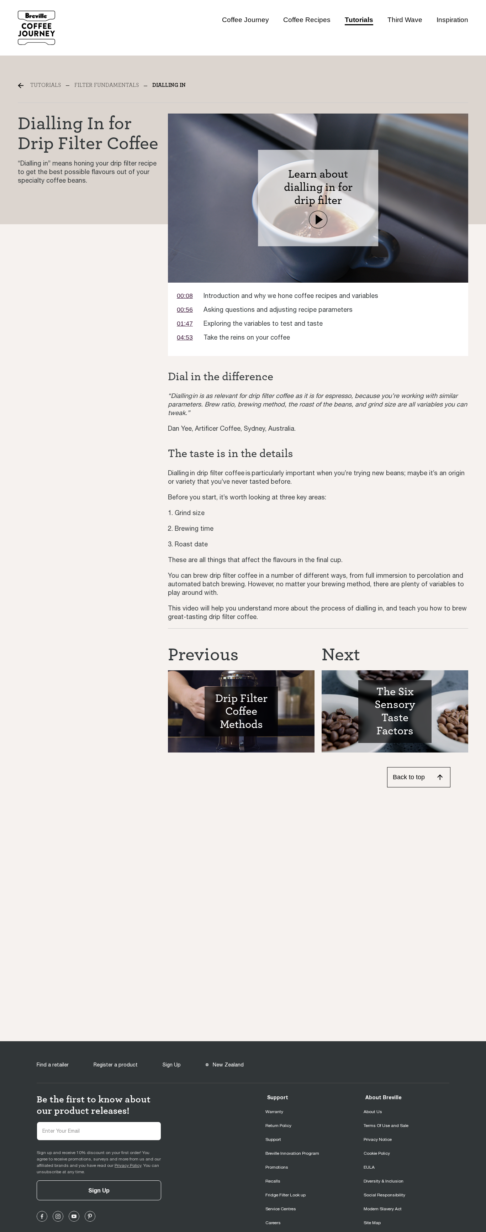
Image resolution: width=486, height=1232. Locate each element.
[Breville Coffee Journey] (36, 27)
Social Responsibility (384, 1194)
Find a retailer (53, 1065)
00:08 (185, 295)
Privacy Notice (378, 1139)
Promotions (276, 1167)
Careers (273, 1222)
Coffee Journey (245, 19)
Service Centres (280, 1208)
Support (277, 1097)
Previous (203, 654)
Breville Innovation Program (292, 1153)
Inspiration (452, 19)
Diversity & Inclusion (383, 1181)
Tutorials (359, 19)
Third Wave (404, 19)
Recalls (272, 1181)
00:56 (185, 309)
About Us (373, 1111)
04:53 (185, 337)
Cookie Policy (377, 1153)
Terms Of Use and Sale (386, 1125)
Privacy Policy (128, 1165)
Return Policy (278, 1125)
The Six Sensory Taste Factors (395, 711)
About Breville (383, 1097)
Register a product (116, 1065)
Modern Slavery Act (383, 1208)
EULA (369, 1167)
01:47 (185, 323)
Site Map (372, 1222)
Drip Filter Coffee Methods (241, 711)
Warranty (274, 1111)
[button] (318, 219)
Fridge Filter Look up (285, 1194)
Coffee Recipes (307, 19)
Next (341, 654)
